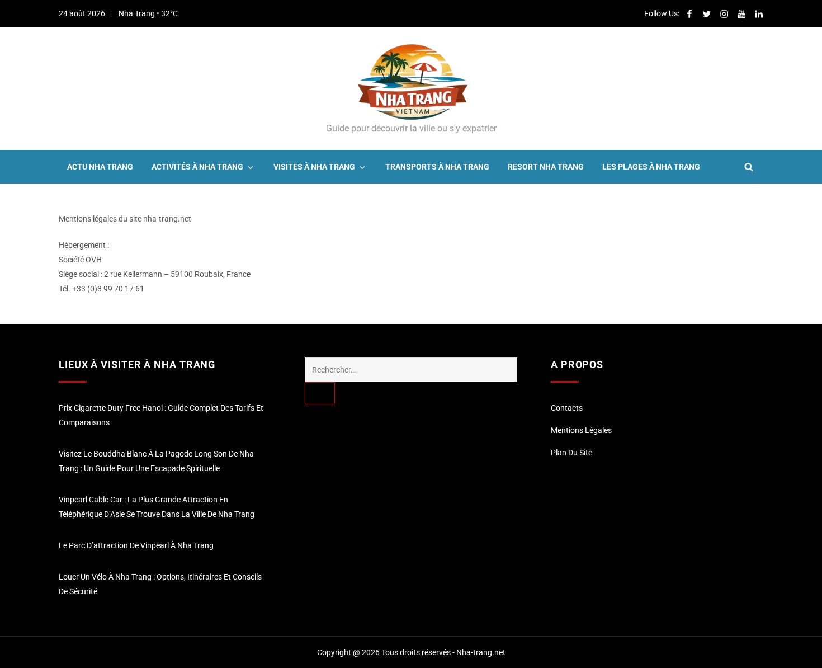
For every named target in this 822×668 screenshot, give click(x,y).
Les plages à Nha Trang (651, 166)
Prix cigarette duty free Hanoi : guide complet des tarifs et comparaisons (161, 415)
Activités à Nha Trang (197, 166)
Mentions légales (581, 430)
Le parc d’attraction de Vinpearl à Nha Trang (136, 545)
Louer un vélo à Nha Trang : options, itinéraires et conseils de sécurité (160, 584)
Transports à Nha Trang (437, 166)
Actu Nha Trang (100, 166)
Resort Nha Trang (546, 166)
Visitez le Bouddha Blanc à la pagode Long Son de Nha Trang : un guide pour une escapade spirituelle (156, 461)
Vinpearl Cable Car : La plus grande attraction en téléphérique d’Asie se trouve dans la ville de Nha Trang (156, 507)
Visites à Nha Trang (314, 166)
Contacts (567, 407)
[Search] (320, 393)
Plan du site (571, 452)
